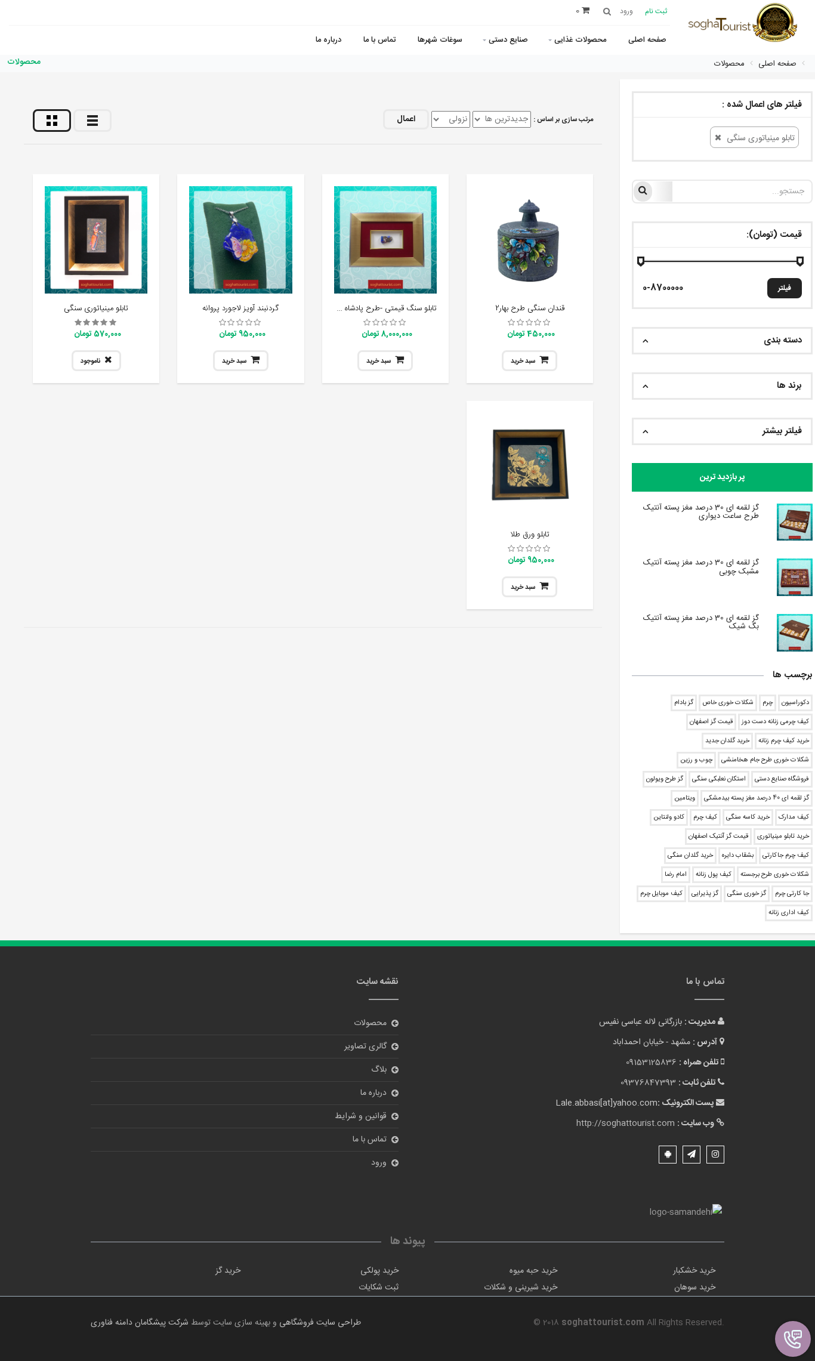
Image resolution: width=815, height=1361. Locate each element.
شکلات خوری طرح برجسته (774, 874)
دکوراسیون (795, 703)
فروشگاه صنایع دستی (782, 779)
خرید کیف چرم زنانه (783, 741)
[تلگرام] (691, 1155)
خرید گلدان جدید (727, 741)
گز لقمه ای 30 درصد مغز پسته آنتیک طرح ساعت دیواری (701, 512)
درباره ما (328, 40)
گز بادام (683, 703)
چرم (767, 703)
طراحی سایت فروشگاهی (319, 1323)
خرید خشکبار (694, 1271)
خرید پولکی (379, 1271)
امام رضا (676, 874)
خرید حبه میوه (533, 1271)
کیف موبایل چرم (661, 893)
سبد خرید (523, 361)
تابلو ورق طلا (529, 534)
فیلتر (784, 288)
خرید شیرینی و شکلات (520, 1287)
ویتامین (684, 798)
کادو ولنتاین (668, 817)
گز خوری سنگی (746, 893)
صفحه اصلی (647, 40)
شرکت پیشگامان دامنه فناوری (140, 1323)
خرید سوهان (694, 1287)
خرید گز (227, 1271)
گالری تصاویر (365, 1046)
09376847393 (648, 1083)
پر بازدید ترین (722, 477)
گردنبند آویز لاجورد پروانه (240, 308)
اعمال (406, 119)
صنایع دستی (508, 40)
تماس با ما (379, 40)
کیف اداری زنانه (788, 913)
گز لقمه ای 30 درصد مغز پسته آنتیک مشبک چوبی (701, 567)
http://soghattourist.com (625, 1123)
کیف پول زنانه (713, 874)
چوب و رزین (696, 760)
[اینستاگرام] (715, 1155)
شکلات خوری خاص (728, 703)
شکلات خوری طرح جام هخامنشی (765, 760)
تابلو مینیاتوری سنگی (96, 308)
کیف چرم (705, 817)
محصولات (370, 1023)
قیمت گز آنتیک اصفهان (718, 836)
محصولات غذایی (580, 40)
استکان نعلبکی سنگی (719, 779)
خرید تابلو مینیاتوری (783, 836)
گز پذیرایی (704, 893)
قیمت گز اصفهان (711, 722)
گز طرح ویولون (664, 779)
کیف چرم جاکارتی (785, 855)
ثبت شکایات (379, 1287)
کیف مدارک (794, 817)
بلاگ (379, 1070)
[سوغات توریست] (746, 24)
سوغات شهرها (440, 40)
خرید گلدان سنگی (690, 855)
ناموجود (90, 361)
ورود (379, 1163)
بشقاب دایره (738, 855)
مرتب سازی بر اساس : (563, 120)
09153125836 (651, 1063)
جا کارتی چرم (792, 893)
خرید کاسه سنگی (748, 817)
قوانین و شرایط (361, 1116)
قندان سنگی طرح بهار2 (529, 308)
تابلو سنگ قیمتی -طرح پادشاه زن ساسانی (373, 308)
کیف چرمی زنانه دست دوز (775, 722)
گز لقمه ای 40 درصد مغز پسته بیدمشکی (756, 798)
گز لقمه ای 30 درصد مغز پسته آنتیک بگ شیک (701, 622)
